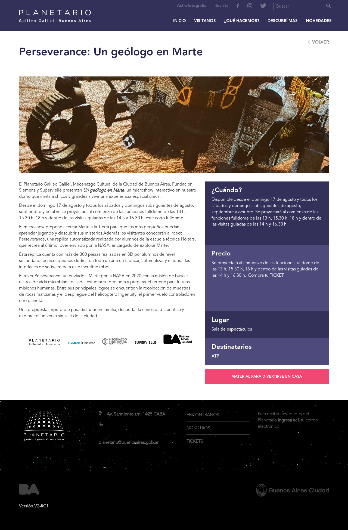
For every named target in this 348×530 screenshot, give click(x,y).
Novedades (319, 21)
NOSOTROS (198, 428)
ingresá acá (289, 420)
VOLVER (320, 42)
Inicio (179, 21)
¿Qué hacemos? (241, 21)
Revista (221, 6)
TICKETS (195, 441)
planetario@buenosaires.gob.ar (129, 442)
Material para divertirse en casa (266, 376)
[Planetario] (55, 9)
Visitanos (205, 21)
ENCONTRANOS (203, 415)
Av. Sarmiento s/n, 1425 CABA (136, 414)
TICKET (277, 275)
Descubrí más (283, 21)
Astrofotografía (191, 6)
